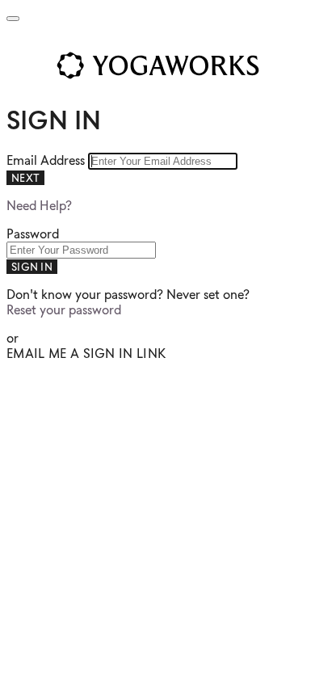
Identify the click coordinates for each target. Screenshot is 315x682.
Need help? (39, 205)
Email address (47, 160)
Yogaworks (157, 65)
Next (25, 177)
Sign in (31, 266)
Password (32, 234)
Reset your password (63, 310)
